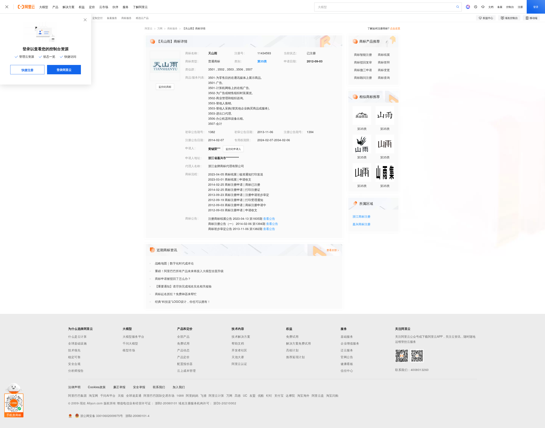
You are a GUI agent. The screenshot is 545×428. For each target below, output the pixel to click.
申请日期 (290, 61)
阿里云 (148, 28)
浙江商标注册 (361, 216)
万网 (159, 28)
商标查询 (384, 77)
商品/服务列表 (194, 77)
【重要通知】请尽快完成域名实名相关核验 (183, 286)
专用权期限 (241, 140)
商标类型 (191, 61)
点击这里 (395, 28)
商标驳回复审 (363, 62)
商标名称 (191, 53)
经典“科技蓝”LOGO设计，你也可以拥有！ (182, 301)
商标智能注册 (363, 54)
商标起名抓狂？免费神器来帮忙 (176, 294)
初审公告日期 (243, 132)
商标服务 (172, 28)
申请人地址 (192, 158)
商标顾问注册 (363, 77)
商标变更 (384, 70)
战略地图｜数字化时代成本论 (174, 263)
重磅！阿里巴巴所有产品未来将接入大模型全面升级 (189, 271)
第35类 (262, 61)
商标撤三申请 (363, 70)
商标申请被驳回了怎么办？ (173, 278)
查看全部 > (333, 249)
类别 (237, 61)
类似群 (189, 69)
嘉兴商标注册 (361, 224)
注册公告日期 (194, 140)
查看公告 (269, 218)
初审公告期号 (194, 132)
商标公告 (191, 218)
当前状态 (290, 53)
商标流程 (191, 174)
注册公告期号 (293, 132)
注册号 (238, 53)
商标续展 (384, 54)
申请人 (189, 148)
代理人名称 (192, 166)
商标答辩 (384, 62)
